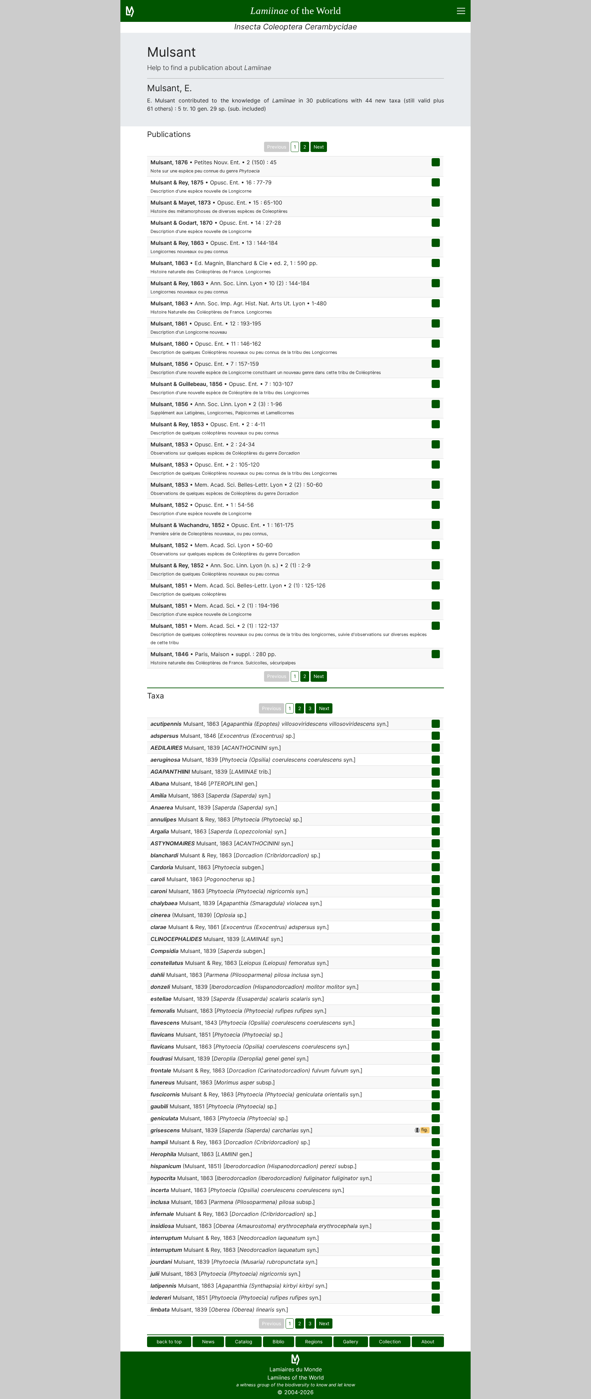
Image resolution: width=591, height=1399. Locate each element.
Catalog (243, 1341)
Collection (390, 1341)
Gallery (350, 1341)
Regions (314, 1341)
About (427, 1341)
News (208, 1341)
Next (319, 147)
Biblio (278, 1341)
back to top (169, 1341)
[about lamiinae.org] (134, 11)
